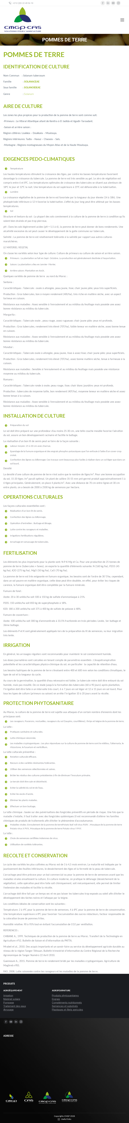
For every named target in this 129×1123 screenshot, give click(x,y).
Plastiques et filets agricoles (67, 1009)
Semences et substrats (65, 1006)
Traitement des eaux (14, 1006)
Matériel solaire (11, 999)
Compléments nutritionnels (67, 1002)
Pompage (8, 1002)
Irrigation (8, 995)
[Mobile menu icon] (122, 20)
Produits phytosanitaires (65, 995)
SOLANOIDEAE (32, 87)
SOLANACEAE (31, 81)
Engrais (56, 999)
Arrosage (8, 1009)
